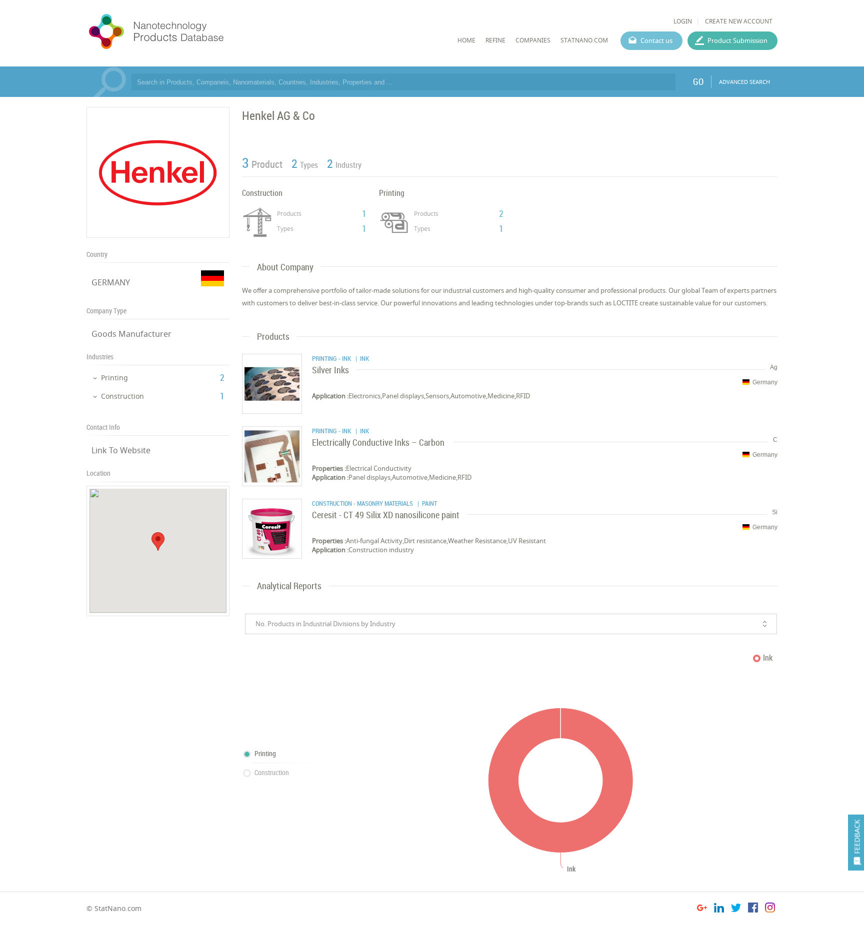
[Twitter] (736, 909)
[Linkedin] (719, 909)
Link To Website (121, 450)
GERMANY (111, 282)
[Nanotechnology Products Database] (186, 32)
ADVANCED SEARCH (744, 81)
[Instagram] (770, 909)
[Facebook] (753, 909)
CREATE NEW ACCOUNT (738, 21)
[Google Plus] (702, 909)
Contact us (656, 40)
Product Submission (738, 40)
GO (698, 81)
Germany (765, 382)
